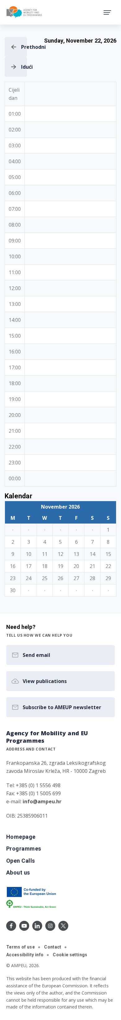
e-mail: (33, 801)
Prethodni (24, 47)
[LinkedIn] (37, 926)
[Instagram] (50, 926)
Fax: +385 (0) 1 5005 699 (33, 793)
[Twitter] (63, 926)
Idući (24, 66)
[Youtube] (24, 926)
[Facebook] (11, 926)
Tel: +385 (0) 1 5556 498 (33, 785)
